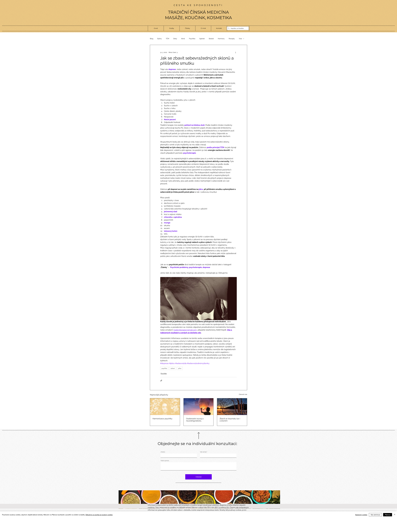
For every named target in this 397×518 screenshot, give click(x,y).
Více (240, 39)
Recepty (232, 39)
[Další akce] (235, 52)
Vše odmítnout (375, 515)
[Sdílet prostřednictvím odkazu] (161, 381)
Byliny (159, 39)
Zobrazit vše (243, 394)
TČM (167, 39)
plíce (179, 368)
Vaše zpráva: (165, 460)
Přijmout (387, 515)
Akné (183, 39)
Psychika (192, 39)
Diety (175, 39)
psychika (164, 368)
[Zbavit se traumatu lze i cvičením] (232, 406)
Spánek (202, 39)
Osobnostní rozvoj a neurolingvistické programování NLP (194, 419)
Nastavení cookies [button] (361, 515)
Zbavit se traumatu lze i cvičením (230, 419)
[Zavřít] (394, 514)
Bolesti (211, 39)
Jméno (162, 452)
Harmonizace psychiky (162, 418)
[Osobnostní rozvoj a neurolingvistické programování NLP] (198, 406)
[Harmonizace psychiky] (165, 406)
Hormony (221, 39)
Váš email (203, 452)
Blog (151, 39)
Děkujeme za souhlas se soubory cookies (99, 515)
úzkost (173, 368)
